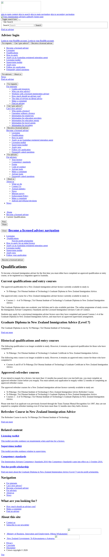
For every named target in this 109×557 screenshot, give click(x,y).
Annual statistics (18, 189)
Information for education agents (25, 120)
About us (17, 74)
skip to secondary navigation (62, 14)
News (3, 77)
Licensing (10, 50)
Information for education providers (26, 118)
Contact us (10, 522)
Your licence (17, 159)
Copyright (10, 545)
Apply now (11, 65)
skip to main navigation (40, 14)
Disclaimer (10, 548)
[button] (14, 41)
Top (2, 555)
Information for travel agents (23, 123)
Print (4, 222)
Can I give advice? (21, 43)
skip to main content (9, 14)
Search (6, 25)
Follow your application (16, 255)
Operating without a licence (23, 113)
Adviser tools (17, 169)
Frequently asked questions (17, 69)
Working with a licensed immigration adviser (30, 94)
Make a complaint (19, 101)
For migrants (7, 43)
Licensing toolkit (13, 60)
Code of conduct (19, 167)
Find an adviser (7, 29)
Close (4, 231)
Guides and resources (21, 89)
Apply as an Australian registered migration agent (27, 57)
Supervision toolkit (14, 62)
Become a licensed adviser (42, 43)
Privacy (9, 543)
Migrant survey (18, 193)
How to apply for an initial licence (20, 243)
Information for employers (23, 116)
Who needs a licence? (21, 111)
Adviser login (17, 174)
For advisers (7, 74)
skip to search (24, 14)
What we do (17, 184)
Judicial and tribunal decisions (24, 201)
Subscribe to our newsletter (17, 525)
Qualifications (12, 53)
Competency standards (21, 162)
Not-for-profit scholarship (22, 241)
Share (4, 225)
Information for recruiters (22, 125)
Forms (14, 164)
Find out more (7, 332)
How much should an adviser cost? (26, 96)
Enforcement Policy (20, 196)
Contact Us (16, 186)
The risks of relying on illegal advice (27, 98)
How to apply (12, 55)
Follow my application (15, 67)
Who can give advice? (21, 91)
